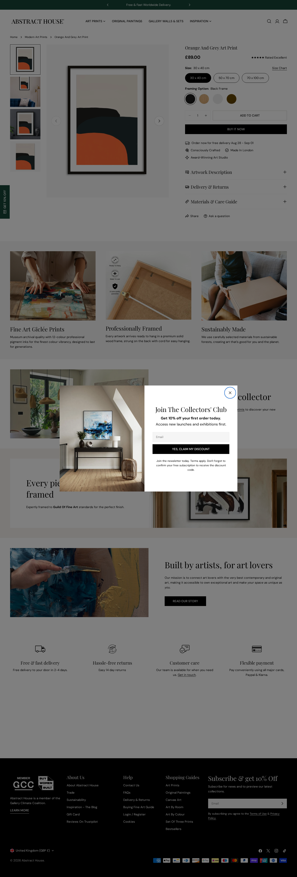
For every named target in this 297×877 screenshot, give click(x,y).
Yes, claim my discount (191, 449)
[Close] (230, 393)
